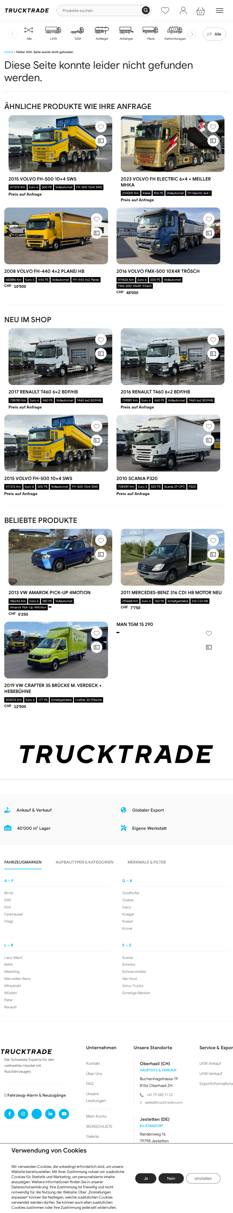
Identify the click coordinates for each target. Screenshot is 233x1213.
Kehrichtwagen (175, 39)
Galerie (92, 1136)
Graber (128, 900)
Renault (10, 1007)
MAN (8, 964)
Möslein (10, 993)
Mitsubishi (12, 986)
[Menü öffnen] (219, 10)
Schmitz (128, 964)
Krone (127, 928)
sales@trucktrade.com (163, 1102)
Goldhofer (131, 893)
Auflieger (101, 39)
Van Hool (129, 979)
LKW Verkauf (210, 1073)
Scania (127, 958)
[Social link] (9, 1114)
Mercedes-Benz (17, 979)
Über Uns (94, 1073)
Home (8, 52)
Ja (146, 1178)
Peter (8, 1000)
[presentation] (13, 34)
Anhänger (126, 39)
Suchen (146, 10)
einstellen (203, 1178)
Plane (150, 39)
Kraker (127, 921)
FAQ (90, 1083)
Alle (29, 39)
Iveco (126, 907)
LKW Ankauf (210, 1063)
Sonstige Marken (136, 993)
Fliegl (8, 921)
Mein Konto (96, 1116)
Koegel (128, 914)
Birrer (9, 893)
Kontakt (93, 1063)
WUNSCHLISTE (99, 1126)
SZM (77, 39)
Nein (171, 1178)
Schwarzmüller (134, 971)
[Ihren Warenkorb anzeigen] (201, 10)
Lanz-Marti (13, 958)
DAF (7, 900)
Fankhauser (13, 914)
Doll (7, 907)
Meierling (12, 971)
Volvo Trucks (132, 986)
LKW (53, 39)
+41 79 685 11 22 (159, 1094)
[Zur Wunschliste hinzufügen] (101, 126)
